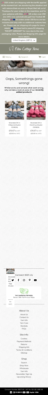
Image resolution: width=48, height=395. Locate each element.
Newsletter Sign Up (24, 374)
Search (24, 363)
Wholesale (24, 368)
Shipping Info (24, 347)
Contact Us (24, 317)
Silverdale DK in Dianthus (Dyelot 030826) (36, 125)
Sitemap (24, 353)
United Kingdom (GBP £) (22, 40)
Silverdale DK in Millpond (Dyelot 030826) (14, 125)
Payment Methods (24, 341)
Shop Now (24, 365)
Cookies (24, 338)
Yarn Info (24, 320)
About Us (24, 314)
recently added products (30, 91)
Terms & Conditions (24, 350)
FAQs (24, 329)
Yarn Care (24, 323)
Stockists (24, 326)
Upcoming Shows (24, 377)
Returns (24, 344)
